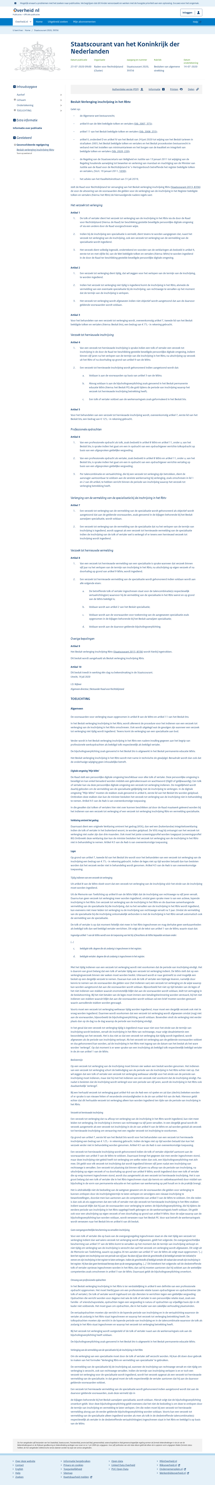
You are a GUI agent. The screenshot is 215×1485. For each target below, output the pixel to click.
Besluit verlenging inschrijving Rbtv (35, 149)
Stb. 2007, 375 (143, 123)
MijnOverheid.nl (168, 1461)
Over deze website (25, 1461)
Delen (191, 89)
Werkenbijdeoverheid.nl (173, 1473)
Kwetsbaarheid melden (76, 1477)
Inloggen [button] (187, 12)
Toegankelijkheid (72, 1469)
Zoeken (19, 1477)
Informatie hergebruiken (76, 1461)
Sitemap (68, 1473)
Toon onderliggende (15, 100)
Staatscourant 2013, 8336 (185, 187)
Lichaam (19, 100)
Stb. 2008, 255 (148, 131)
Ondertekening (25, 105)
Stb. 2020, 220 (120, 151)
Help (17, 1473)
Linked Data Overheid (123, 1465)
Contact (19, 1465)
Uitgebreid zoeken (58, 21)
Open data (117, 1461)
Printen (174, 89)
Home (39, 21)
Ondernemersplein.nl (171, 1469)
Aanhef (21, 94)
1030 (122, 171)
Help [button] (195, 21)
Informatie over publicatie (27, 128)
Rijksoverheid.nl (168, 1465)
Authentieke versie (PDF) (126, 90)
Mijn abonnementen (84, 21)
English (19, 1469)
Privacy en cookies (73, 1465)
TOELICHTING (22, 110)
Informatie (154, 89)
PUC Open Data (119, 1469)
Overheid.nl (21, 22)
